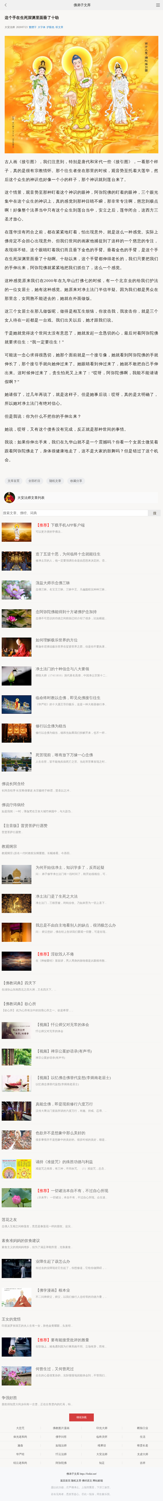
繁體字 (33, 27)
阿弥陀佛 (61, 1463)
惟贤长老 (142, 1445)
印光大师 (101, 1428)
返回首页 (65, 1480)
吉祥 (142, 1463)
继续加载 (81, 1417)
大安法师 (101, 1454)
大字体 (41, 27)
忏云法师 (61, 1454)
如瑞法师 (61, 1445)
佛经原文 (87, 1480)
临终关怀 (101, 1436)
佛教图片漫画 (61, 1428)
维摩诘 (102, 1445)
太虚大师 (142, 1454)
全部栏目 (34, 480)
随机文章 (55, 480)
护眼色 (50, 27)
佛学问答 (61, 1436)
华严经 (20, 1454)
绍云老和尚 (20, 1463)
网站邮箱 (98, 1480)
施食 (20, 1445)
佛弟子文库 (82, 5)
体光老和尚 (20, 1436)
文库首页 (14, 480)
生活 (142, 1436)
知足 (102, 1463)
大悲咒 (20, 1428)
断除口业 (142, 1428)
